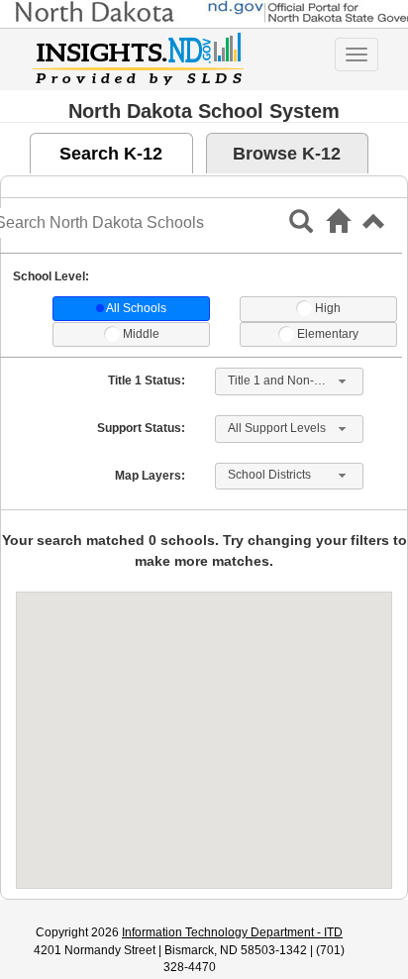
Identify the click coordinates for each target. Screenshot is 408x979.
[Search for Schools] (301, 228)
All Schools (136, 308)
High (328, 308)
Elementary (327, 334)
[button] (374, 228)
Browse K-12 (287, 153)
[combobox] (289, 381)
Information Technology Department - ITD (232, 932)
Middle (141, 334)
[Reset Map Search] (338, 228)
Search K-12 (110, 153)
